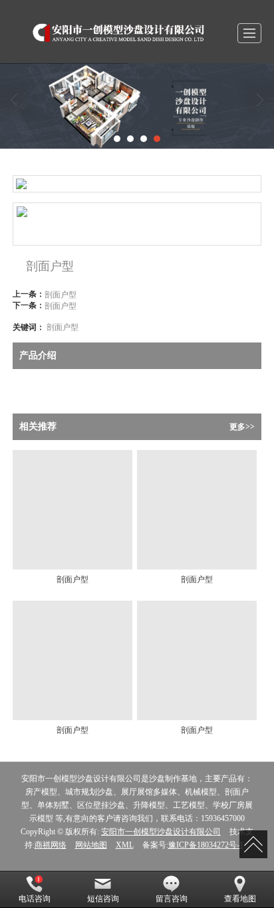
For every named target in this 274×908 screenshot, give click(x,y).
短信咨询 (103, 898)
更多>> (242, 426)
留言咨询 (172, 898)
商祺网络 (51, 845)
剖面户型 (60, 293)
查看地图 (240, 898)
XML (125, 845)
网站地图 (91, 845)
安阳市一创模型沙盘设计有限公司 (161, 831)
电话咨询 (35, 898)
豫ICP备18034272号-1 (205, 845)
